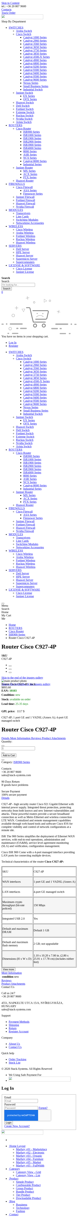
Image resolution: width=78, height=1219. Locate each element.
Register (13, 345)
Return (13, 1028)
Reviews (6, 980)
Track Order (8, 12)
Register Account (18, 1031)
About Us (14, 1043)
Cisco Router (16, 631)
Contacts (6, 9)
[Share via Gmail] (10, 672)
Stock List (14, 1062)
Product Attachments (13, 983)
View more (8, 969)
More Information (11, 972)
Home (12, 624)
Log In (13, 342)
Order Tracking (17, 1059)
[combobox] (18, 285)
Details (5, 797)
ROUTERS (15, 628)
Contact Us (15, 1047)
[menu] (2, 603)
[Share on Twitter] (10, 669)
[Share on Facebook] (10, 665)
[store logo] (22, 18)
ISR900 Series (17, 634)
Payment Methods (19, 1021)
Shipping (14, 1025)
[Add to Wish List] (2, 759)
